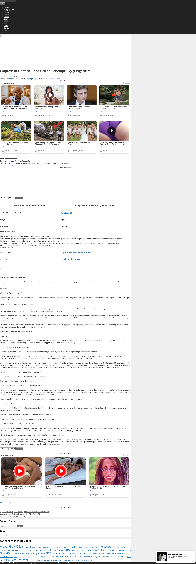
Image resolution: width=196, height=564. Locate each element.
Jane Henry (45, 550)
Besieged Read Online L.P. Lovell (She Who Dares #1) (20, 514)
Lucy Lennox (101, 553)
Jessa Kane (85, 550)
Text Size (19, 198)
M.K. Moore (115, 553)
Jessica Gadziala (101, 550)
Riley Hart (121, 557)
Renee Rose (110, 557)
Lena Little (60, 553)
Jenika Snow (59, 550)
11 (7, 165)
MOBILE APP (9, 10)
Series (6, 17)
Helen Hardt (16, 550)
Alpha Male (9, 79)
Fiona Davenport (109, 546)
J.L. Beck (36, 550)
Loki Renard (73, 553)
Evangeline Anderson (88, 547)
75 (12, 165)
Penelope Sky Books (70, 259)
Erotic (6, 26)
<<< (1, 165)
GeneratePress (66, 563)
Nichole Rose (51, 556)
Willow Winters (89, 560)
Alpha (6, 21)
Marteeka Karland (24, 557)
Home (6, 8)
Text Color (4, 198)
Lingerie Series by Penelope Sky (54, 79)
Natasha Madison (37, 557)
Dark (6, 19)
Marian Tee (9, 556)
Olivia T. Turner (65, 557)
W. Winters (78, 560)
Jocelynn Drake (118, 550)
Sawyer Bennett (42, 560)
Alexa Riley (11, 546)
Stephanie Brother (57, 560)
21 (9, 165)
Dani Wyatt (63, 547)
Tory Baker (69, 560)
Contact (7, 28)
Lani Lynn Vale (41, 553)
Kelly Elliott (25, 553)
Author (6, 12)
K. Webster (16, 553)
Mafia (6, 23)
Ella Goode (73, 547)
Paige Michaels (77, 557)
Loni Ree (82, 553)
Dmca (6, 30)
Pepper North (100, 557)
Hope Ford (26, 550)
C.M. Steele (40, 547)
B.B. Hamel (28, 547)
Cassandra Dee (52, 547)
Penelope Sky (31, 79)
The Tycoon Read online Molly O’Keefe (15, 516)
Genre (6, 14)
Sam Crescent (23, 560)
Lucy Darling (92, 553)
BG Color (12, 198)
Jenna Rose (74, 550)
